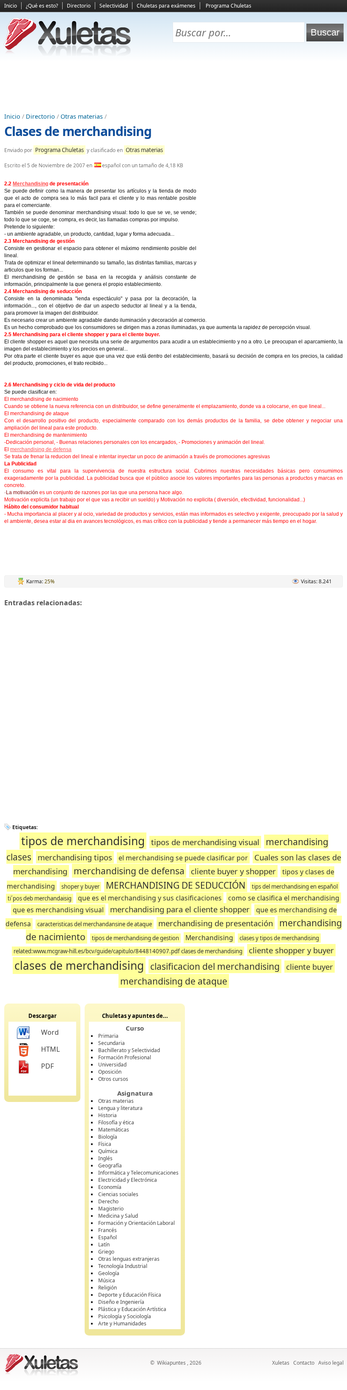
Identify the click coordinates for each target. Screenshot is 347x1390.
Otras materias (82, 116)
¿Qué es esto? (42, 5)
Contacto (303, 1362)
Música (106, 1280)
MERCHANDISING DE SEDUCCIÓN (175, 885)
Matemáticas (113, 1129)
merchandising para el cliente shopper (180, 909)
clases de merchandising (79, 965)
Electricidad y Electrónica (127, 1179)
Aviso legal (331, 1362)
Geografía (110, 1165)
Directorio (79, 5)
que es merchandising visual (58, 909)
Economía (109, 1187)
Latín (104, 1244)
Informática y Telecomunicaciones (138, 1172)
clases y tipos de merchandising (279, 938)
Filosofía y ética (116, 1122)
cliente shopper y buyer (291, 950)
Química (108, 1151)
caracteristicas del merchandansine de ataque (94, 924)
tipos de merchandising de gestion (135, 938)
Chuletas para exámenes (166, 5)
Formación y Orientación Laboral (136, 1223)
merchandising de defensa (41, 449)
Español (107, 1237)
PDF (47, 1066)
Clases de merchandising (77, 131)
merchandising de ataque (173, 981)
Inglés (105, 1158)
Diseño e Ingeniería (121, 1302)
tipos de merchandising (83, 841)
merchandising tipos (75, 857)
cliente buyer (309, 966)
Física (104, 1144)
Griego (106, 1251)
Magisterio (111, 1208)
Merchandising (30, 184)
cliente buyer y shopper (233, 871)
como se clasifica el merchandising (283, 898)
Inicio (10, 5)
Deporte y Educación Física (129, 1294)
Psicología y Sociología (124, 1316)
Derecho (108, 1201)
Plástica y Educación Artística (132, 1309)
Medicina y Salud (118, 1215)
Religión (107, 1287)
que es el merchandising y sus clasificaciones (150, 898)
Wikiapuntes (171, 1362)
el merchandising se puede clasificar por (183, 857)
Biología (107, 1136)
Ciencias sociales (118, 1194)
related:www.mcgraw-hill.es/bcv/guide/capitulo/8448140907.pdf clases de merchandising (128, 951)
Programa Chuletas (228, 5)
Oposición (109, 1071)
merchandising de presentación (215, 923)
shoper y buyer (80, 886)
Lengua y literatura (120, 1108)
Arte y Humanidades (122, 1323)
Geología (108, 1273)
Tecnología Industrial (122, 1266)
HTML (50, 1049)
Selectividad (113, 5)
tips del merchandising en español (295, 886)
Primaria (108, 1035)
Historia (107, 1115)
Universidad (112, 1064)
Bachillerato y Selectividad (129, 1050)
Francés (107, 1230)
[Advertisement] (173, 85)
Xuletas (280, 1362)
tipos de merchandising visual (205, 842)
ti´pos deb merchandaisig (40, 898)
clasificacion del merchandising (215, 966)
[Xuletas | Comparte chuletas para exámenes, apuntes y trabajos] (67, 53)
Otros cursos (113, 1079)
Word (50, 1032)
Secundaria (111, 1043)
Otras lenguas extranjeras (129, 1258)
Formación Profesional (124, 1057)
